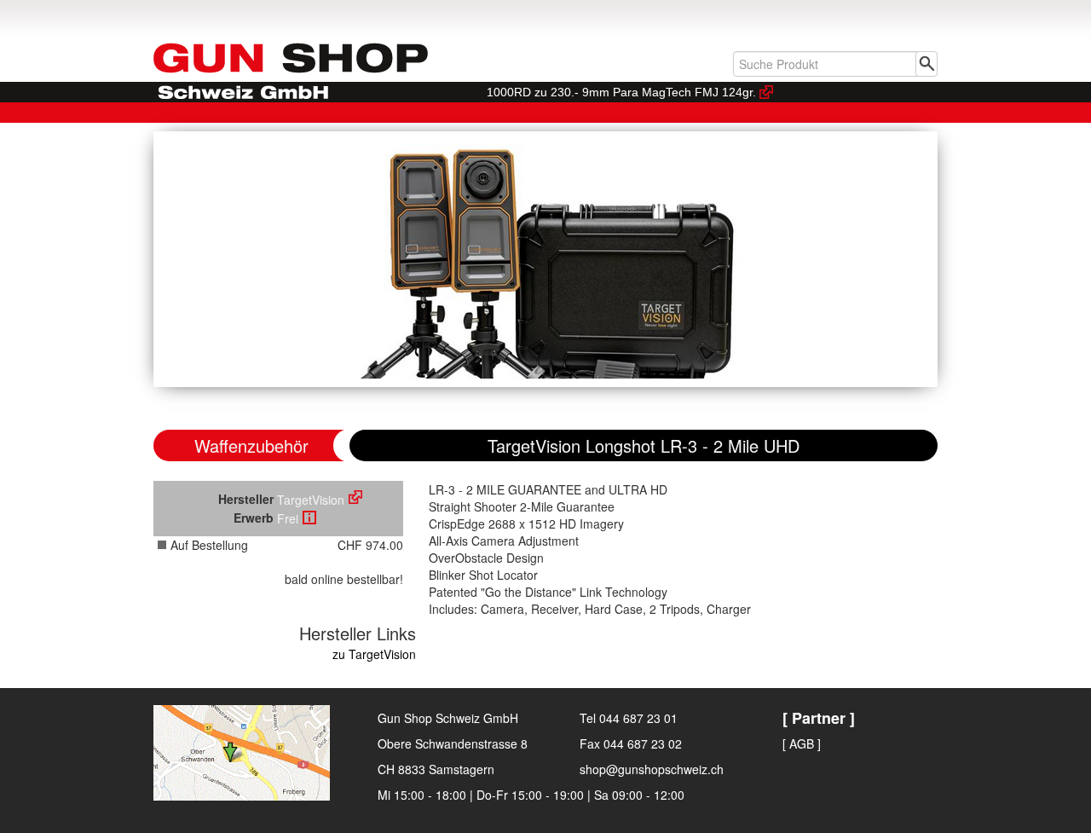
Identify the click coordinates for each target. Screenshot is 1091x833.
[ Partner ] (818, 718)
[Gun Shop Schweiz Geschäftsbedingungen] (309, 517)
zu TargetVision (374, 653)
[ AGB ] (801, 743)
